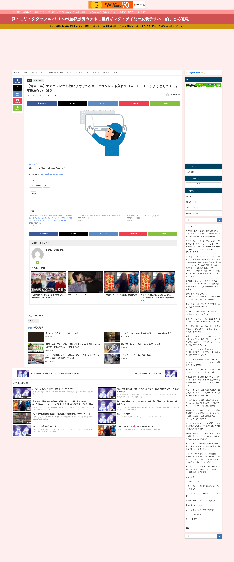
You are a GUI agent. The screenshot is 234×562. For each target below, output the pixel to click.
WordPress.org (192, 213)
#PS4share (39, 80)
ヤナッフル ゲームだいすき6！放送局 (200, 510)
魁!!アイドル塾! (191, 519)
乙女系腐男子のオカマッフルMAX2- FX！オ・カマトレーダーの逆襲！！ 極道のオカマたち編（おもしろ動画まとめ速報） (203, 296)
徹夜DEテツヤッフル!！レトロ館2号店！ (201, 501)
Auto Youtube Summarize (51, 174)
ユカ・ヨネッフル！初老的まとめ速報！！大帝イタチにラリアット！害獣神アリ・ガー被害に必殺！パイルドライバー (203, 392)
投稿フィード (191, 202)
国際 (29, 80)
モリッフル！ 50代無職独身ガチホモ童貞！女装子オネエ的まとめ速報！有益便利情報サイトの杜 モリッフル (203, 446)
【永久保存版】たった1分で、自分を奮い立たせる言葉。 (100, 215)
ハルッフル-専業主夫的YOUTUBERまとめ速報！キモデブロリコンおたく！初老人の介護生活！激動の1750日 (203, 362)
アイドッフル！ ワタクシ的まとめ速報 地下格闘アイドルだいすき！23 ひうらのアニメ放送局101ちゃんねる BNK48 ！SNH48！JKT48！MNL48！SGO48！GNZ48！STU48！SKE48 (203, 246)
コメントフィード (193, 208)
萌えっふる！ (191, 477)
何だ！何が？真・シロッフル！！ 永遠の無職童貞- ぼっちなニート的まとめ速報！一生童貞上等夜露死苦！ (203, 329)
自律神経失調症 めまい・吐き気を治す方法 (143, 215)
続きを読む (34, 164)
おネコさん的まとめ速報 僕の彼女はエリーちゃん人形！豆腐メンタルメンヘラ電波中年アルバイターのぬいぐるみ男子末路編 (203, 233)
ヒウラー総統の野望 (193, 514)
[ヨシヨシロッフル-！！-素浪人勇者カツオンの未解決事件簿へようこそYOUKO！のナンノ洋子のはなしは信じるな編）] (203, 436)
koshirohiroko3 (175, 94)
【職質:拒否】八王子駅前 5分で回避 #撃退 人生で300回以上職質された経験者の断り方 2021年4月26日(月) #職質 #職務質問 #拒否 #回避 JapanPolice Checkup (50, 218)
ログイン (189, 196)
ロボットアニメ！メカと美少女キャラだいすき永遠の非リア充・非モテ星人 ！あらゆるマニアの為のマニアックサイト (203, 352)
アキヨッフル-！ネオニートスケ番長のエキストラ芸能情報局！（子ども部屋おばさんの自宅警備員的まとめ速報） (203, 426)
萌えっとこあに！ (192, 481)
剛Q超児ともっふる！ (194, 505)
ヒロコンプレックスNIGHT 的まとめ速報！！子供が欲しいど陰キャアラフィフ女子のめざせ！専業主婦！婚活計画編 (203, 469)
